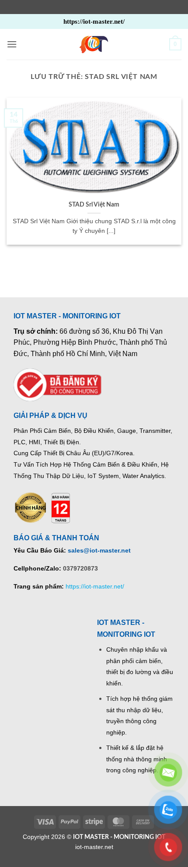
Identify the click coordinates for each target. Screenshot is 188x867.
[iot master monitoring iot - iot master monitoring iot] (94, 44)
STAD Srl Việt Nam (94, 205)
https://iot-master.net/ (95, 586)
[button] (12, 44)
